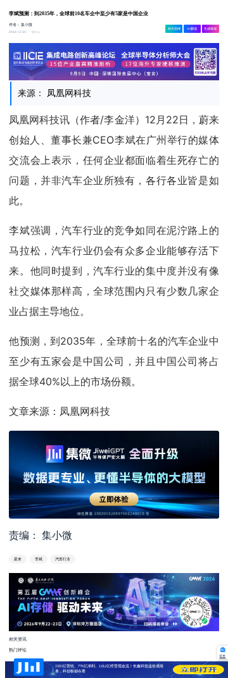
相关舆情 (174, 28)
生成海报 (210, 28)
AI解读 (192, 28)
